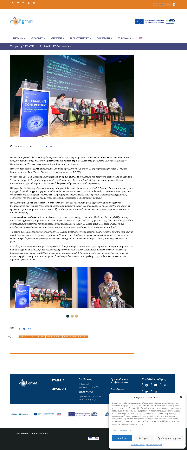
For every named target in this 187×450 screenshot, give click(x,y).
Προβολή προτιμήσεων (169, 438)
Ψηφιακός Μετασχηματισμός (75, 337)
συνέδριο (40, 337)
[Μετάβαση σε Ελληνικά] (91, 438)
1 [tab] (67, 316)
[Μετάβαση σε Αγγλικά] (140, 38)
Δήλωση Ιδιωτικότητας (40, 434)
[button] (181, 397)
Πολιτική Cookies (138, 444)
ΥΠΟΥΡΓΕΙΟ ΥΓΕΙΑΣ (53, 337)
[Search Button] (174, 4)
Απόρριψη (144, 438)
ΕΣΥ (32, 337)
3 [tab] (76, 316)
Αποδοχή (122, 438)
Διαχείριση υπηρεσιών (122, 430)
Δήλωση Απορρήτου (154, 444)
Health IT (23, 337)
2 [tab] (72, 316)
